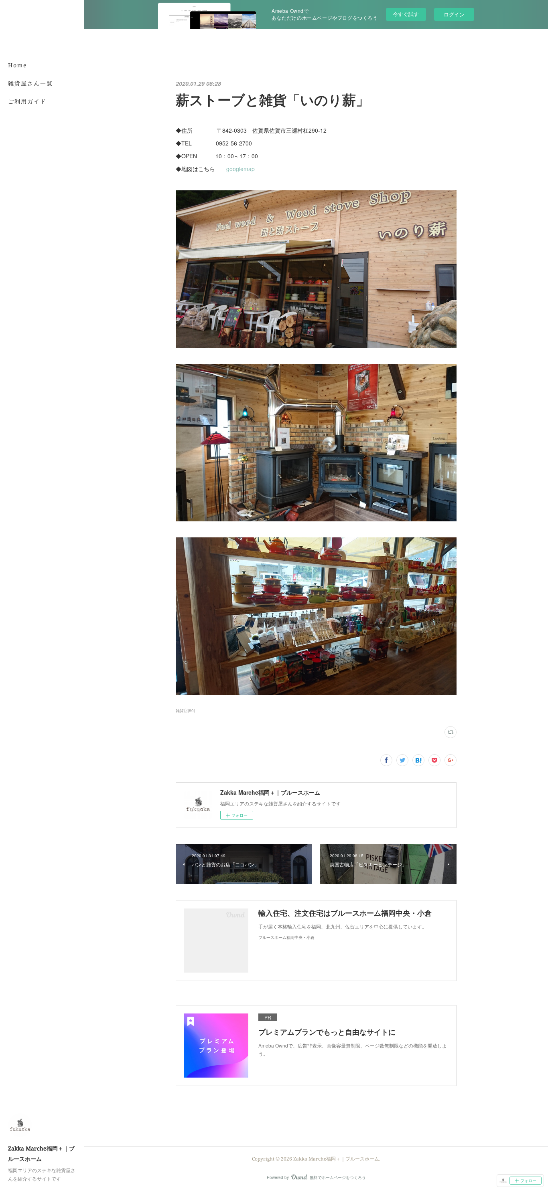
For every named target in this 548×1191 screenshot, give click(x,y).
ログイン (454, 14)
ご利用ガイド (27, 101)
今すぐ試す (406, 14)
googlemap (240, 169)
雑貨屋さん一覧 (30, 83)
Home (17, 65)
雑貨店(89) (185, 710)
